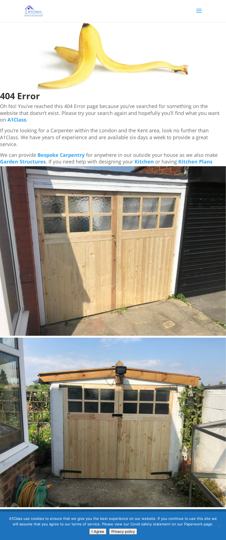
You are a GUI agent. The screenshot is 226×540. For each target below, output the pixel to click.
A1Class (16, 119)
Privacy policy (123, 531)
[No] (219, 526)
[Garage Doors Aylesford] (113, 505)
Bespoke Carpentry (61, 155)
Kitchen (144, 161)
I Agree (98, 531)
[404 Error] (113, 88)
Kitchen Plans (195, 161)
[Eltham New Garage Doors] (113, 334)
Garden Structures (23, 161)
